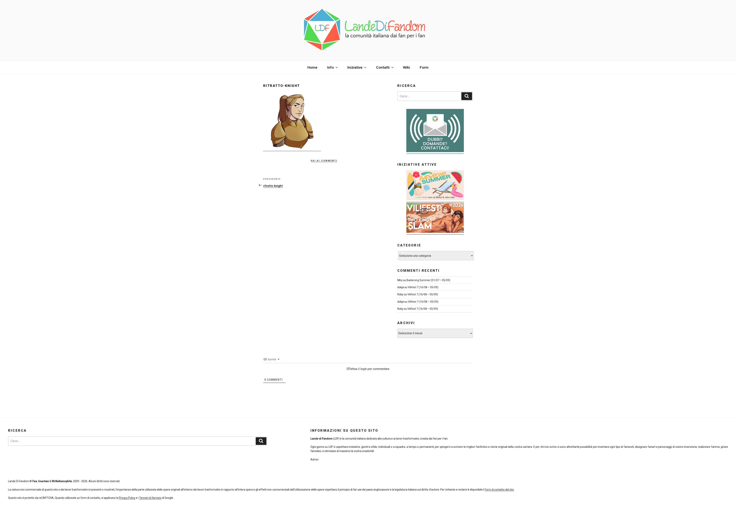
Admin (314, 459)
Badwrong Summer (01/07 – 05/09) (428, 280)
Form (424, 67)
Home (312, 67)
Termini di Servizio (150, 497)
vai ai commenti (324, 160)
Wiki (406, 67)
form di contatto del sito (499, 489)
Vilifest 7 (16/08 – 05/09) (423, 287)
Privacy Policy (127, 497)
